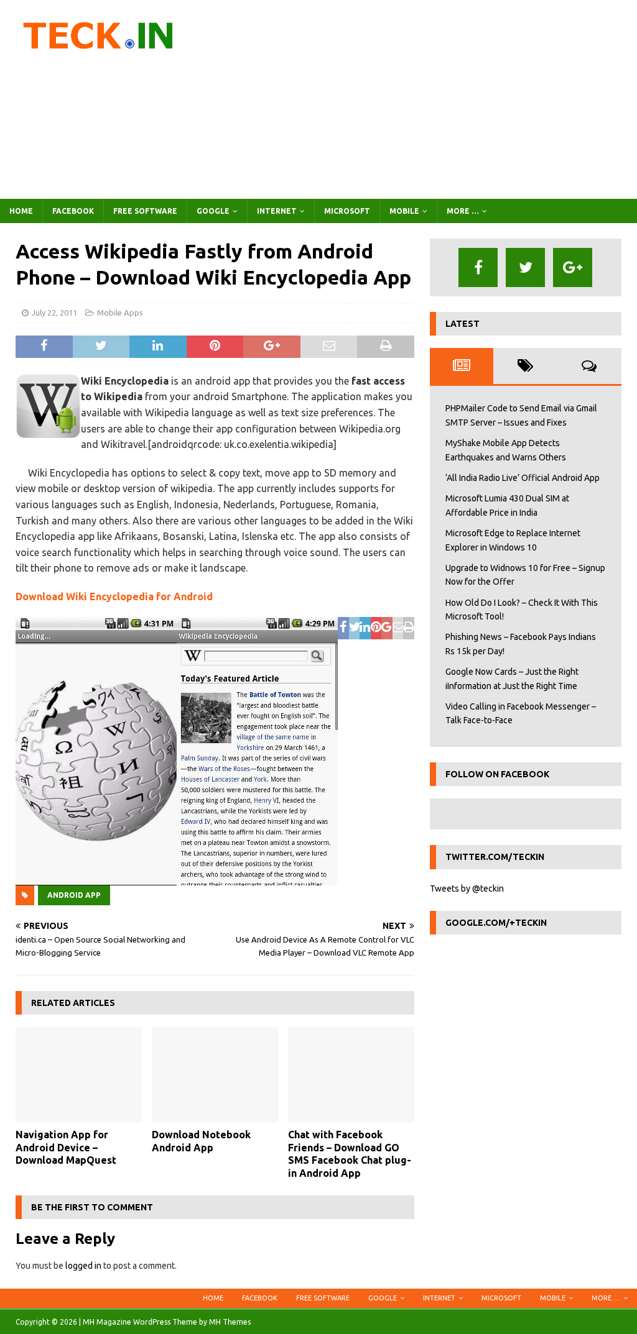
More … (463, 211)
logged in (83, 1266)
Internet (277, 211)
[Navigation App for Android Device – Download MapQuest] (79, 1074)
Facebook (73, 211)
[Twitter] (525, 267)
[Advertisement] (421, 99)
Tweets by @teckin (467, 888)
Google (213, 211)
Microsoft (347, 211)
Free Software (145, 211)
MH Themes (230, 1322)
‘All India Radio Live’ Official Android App (522, 478)
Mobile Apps (120, 312)
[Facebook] (478, 267)
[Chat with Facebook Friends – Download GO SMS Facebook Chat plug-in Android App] (351, 1074)
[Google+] (572, 267)
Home (21, 211)
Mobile (404, 211)
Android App (74, 895)
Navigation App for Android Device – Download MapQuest (66, 1147)
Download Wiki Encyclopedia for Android (114, 596)
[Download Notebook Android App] (215, 1074)
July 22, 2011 (54, 312)
